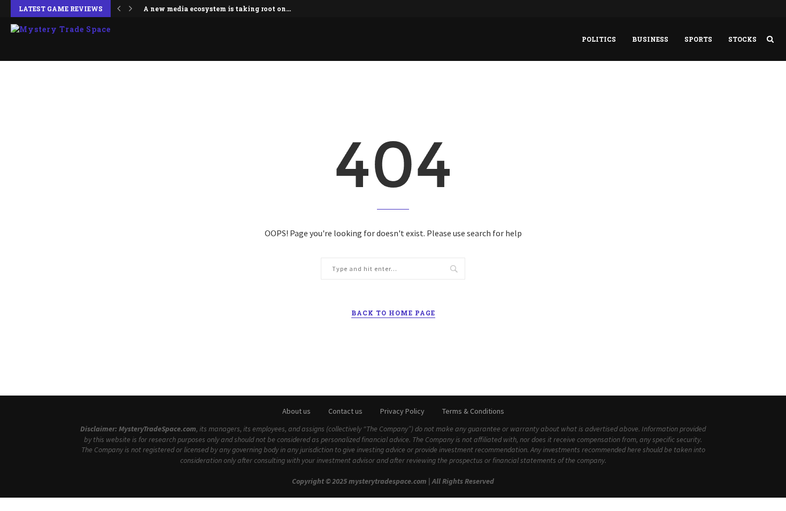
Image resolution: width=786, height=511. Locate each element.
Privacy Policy (402, 411)
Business (650, 39)
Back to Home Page (393, 312)
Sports (698, 39)
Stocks (742, 39)
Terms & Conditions (473, 411)
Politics (599, 39)
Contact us (345, 411)
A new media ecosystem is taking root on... (217, 8)
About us (296, 411)
